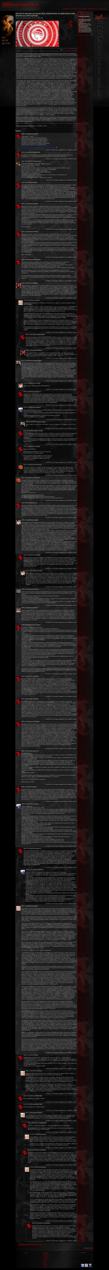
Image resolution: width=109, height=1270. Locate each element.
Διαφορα (45, 1267)
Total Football (46, 1257)
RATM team (45, 1254)
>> (92, 34)
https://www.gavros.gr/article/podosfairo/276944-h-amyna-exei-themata (38, 147)
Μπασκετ (45, 1263)
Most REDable (46, 1255)
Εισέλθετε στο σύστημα (22, 125)
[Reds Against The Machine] (19, 9)
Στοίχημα (45, 1266)
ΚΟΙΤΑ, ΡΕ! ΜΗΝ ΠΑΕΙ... (85, 29)
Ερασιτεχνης (45, 1260)
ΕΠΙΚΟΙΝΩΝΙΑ (93, 9)
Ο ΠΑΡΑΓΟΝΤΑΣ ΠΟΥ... (85, 27)
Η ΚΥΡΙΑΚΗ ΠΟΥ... (84, 26)
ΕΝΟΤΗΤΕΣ (73, 9)
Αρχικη (26, 1252)
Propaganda (45, 1258)
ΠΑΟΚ (64, 49)
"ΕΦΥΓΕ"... (81, 22)
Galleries (64, 1252)
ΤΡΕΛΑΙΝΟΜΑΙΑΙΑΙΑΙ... (85, 31)
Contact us (84, 1252)
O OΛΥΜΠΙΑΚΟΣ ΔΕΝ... (85, 20)
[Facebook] (82, 1266)
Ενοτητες (45, 1252)
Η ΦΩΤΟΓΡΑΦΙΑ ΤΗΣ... (85, 23)
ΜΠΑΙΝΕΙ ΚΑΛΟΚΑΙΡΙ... (85, 19)
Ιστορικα (45, 1261)
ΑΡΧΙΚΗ (65, 9)
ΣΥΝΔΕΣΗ (102, 9)
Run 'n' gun (45, 1264)
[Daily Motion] (90, 1266)
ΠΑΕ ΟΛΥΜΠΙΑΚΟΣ (72, 49)
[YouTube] (86, 1266)
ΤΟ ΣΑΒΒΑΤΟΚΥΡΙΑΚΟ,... (85, 30)
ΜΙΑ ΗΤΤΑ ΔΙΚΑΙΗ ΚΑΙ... (85, 25)
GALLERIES (82, 9)
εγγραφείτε (31, 125)
